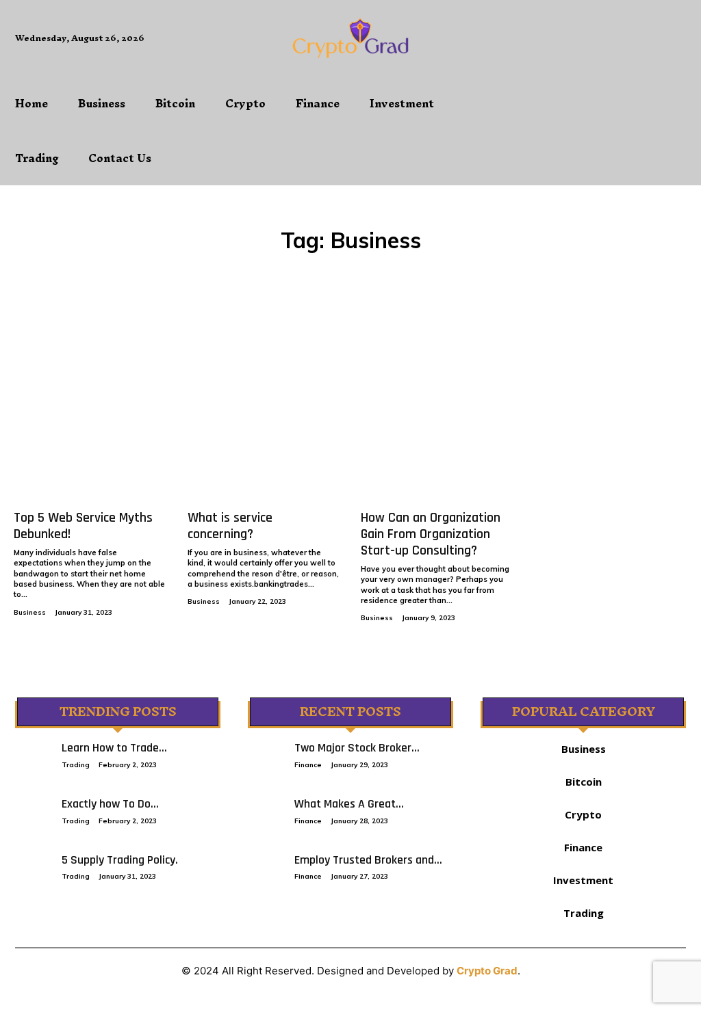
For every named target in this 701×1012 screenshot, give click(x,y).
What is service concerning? (230, 526)
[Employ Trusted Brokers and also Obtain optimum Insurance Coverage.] (264, 866)
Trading (76, 764)
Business (30, 612)
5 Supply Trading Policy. (120, 860)
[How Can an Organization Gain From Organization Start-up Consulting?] (437, 404)
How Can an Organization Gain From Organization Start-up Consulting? (430, 534)
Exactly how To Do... (110, 804)
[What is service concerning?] (264, 404)
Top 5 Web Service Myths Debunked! (83, 526)
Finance (308, 764)
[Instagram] (582, 50)
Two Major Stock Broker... (357, 748)
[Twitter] (612, 50)
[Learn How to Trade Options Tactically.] (31, 754)
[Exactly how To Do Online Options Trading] (31, 810)
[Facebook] (551, 50)
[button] (555, 109)
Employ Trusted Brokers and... (368, 860)
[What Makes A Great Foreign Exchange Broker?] (264, 810)
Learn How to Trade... (114, 748)
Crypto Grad (487, 970)
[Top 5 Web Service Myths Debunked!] (90, 404)
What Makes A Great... (349, 804)
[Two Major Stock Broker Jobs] (264, 754)
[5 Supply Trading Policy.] (31, 866)
